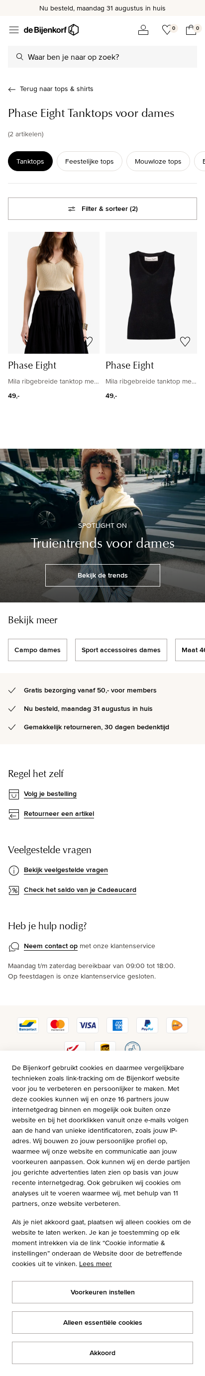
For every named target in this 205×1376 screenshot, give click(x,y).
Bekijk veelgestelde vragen (66, 870)
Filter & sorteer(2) (110, 208)
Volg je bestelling (50, 793)
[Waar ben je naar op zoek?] (20, 57)
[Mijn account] (143, 30)
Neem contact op (51, 946)
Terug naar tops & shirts (57, 89)
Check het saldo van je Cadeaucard (80, 889)
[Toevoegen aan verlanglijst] (88, 342)
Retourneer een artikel (59, 813)
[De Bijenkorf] (51, 30)
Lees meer (95, 1264)
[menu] (14, 30)
